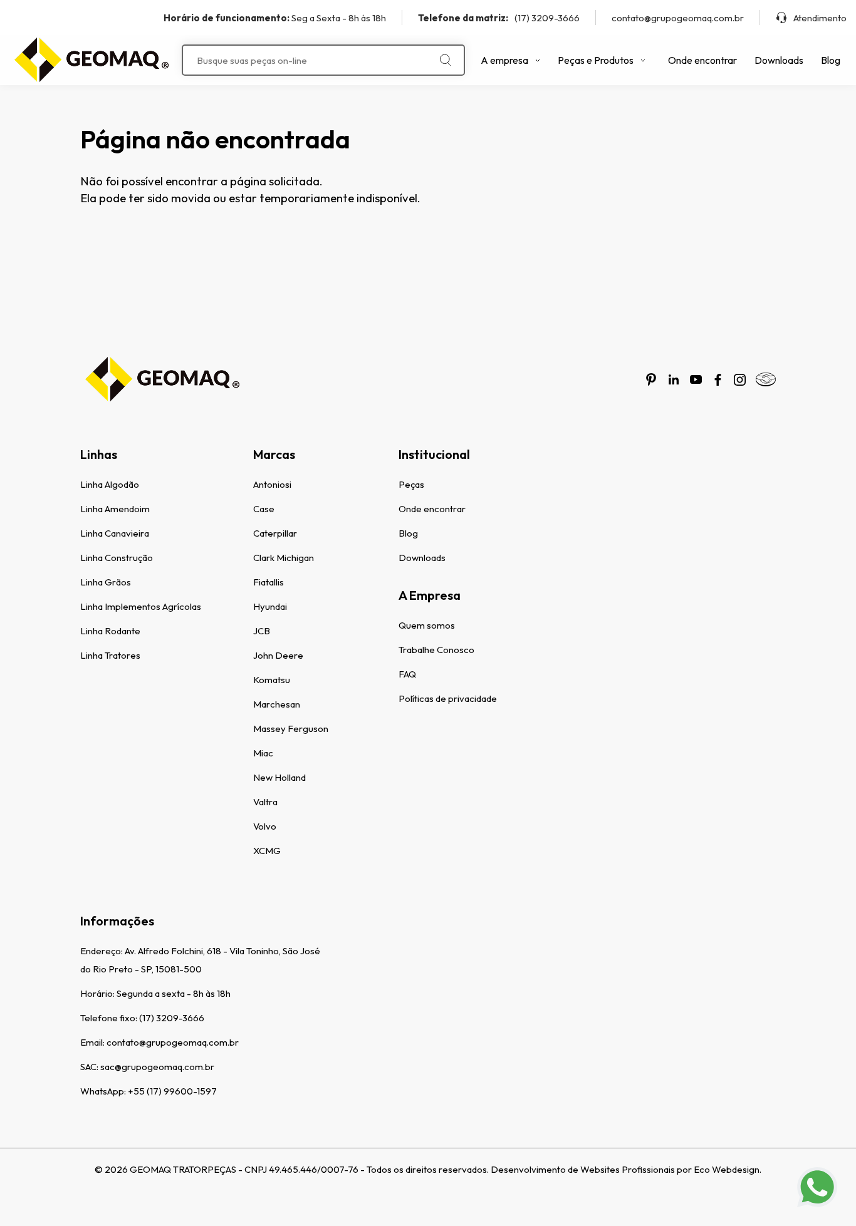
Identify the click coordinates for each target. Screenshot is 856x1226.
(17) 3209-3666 (499, 18)
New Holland (279, 777)
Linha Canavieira (114, 533)
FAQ (407, 674)
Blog (830, 60)
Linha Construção (116, 558)
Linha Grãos (105, 582)
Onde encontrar (702, 60)
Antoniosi (272, 484)
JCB (261, 631)
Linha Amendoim (115, 509)
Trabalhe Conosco (436, 650)
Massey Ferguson (290, 728)
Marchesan (276, 704)
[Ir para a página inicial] (90, 60)
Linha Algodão (109, 484)
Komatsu (271, 680)
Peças (411, 484)
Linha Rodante (110, 631)
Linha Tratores (110, 655)
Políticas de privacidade (448, 698)
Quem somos (427, 625)
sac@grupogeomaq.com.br (157, 1067)
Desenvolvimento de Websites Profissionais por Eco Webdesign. (626, 1169)
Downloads (778, 60)
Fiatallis (268, 582)
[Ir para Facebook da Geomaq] (718, 380)
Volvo (264, 826)
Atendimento (820, 18)
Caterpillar (275, 533)
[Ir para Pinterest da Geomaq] (651, 379)
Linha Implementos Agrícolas (140, 606)
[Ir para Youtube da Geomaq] (696, 379)
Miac (263, 753)
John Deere (278, 655)
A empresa (504, 60)
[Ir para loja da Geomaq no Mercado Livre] (766, 379)
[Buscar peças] (445, 60)
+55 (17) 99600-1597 (172, 1091)
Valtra (265, 802)
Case (263, 509)
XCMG (267, 851)
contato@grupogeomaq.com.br (678, 18)
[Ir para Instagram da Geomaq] (740, 380)
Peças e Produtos (596, 60)
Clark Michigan (283, 558)
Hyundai (270, 606)
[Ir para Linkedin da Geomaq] (673, 379)
